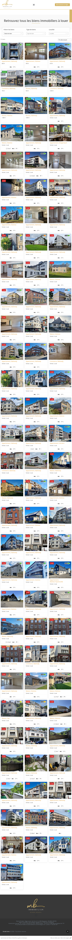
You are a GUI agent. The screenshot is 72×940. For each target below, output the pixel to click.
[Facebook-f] (67, 931)
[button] (34, 5)
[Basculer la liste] (44, 33)
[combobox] (34, 33)
